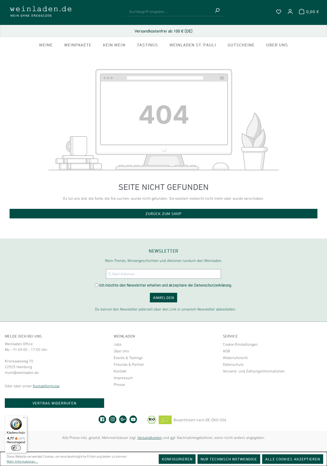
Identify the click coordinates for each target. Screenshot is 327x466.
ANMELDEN (163, 297)
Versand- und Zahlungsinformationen (254, 371)
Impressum (123, 378)
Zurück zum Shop (164, 213)
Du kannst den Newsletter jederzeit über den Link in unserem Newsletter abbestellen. (165, 309)
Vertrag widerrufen (55, 403)
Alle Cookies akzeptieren (292, 459)
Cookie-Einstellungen (240, 344)
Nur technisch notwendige (229, 459)
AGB (226, 351)
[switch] (16, 448)
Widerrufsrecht (235, 357)
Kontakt (120, 371)
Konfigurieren (177, 459)
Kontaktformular (46, 386)
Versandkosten (149, 437)
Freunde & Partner (129, 364)
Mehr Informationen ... (22, 461)
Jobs (118, 344)
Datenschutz (233, 364)
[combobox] (169, 11)
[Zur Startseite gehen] (41, 11)
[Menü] (24, 419)
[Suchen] (217, 11)
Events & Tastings (128, 357)
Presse (119, 384)
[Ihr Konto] (290, 11)
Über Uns (121, 351)
